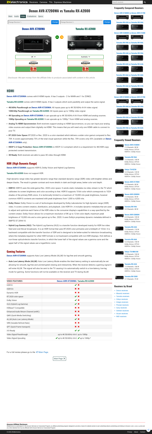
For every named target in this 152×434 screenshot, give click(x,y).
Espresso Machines (62, 2)
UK (32, 57)
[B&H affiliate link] (33, 69)
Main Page (43, 352)
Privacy (129, 432)
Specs (40, 16)
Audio (16, 16)
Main (10, 16)
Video (23, 16)
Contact (142, 432)
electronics (17, 2)
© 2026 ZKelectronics (13, 432)
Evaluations (31, 16)
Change (55, 22)
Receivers (33, 2)
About (136, 432)
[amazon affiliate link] (33, 62)
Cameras (43, 2)
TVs (50, 2)
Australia (84, 57)
